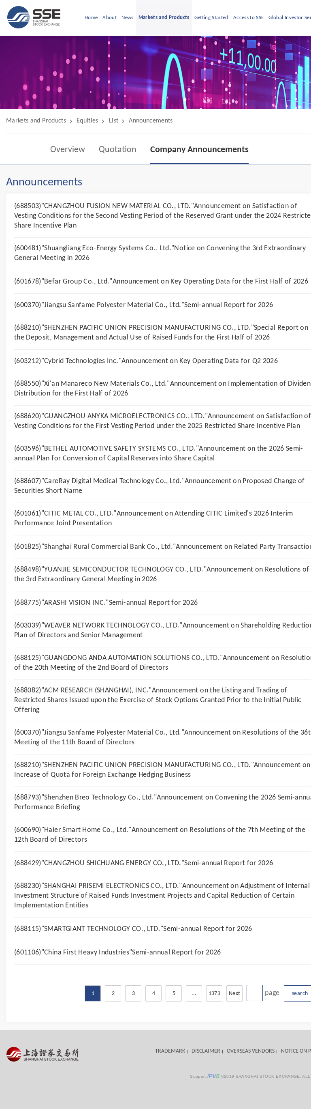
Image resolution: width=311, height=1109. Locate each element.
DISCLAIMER (206, 1051)
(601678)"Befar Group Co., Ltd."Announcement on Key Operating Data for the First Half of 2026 (161, 282)
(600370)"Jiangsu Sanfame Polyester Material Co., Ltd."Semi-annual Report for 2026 (143, 305)
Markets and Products (164, 17)
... (194, 994)
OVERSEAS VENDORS (251, 1051)
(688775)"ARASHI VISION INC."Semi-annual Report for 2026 (106, 603)
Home (91, 17)
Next (234, 994)
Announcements (151, 121)
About (109, 17)
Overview (67, 150)
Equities (87, 121)
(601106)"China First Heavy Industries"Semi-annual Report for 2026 (117, 952)
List (113, 121)
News (127, 17)
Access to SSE (248, 17)
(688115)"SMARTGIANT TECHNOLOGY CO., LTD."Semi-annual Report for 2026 (133, 929)
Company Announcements (199, 150)
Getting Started (211, 17)
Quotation (117, 150)
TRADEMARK (170, 1051)
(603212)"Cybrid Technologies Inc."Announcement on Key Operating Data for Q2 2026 (146, 361)
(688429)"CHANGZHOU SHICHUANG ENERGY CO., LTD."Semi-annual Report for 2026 (143, 863)
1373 (214, 994)
